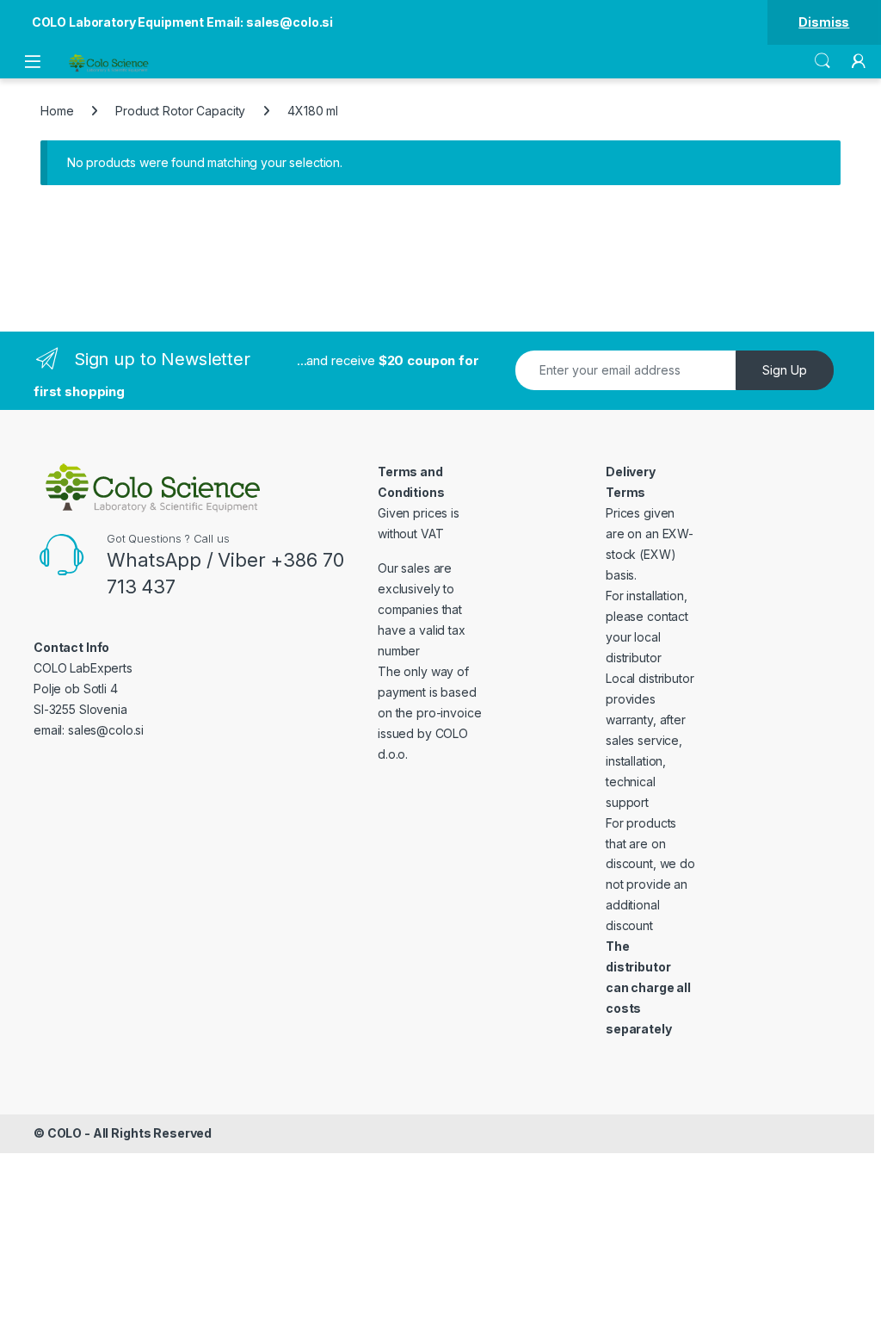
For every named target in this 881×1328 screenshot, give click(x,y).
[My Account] (858, 61)
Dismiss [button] (823, 22)
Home (56, 110)
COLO (64, 1133)
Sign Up (784, 370)
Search (822, 61)
